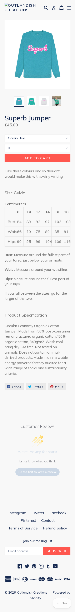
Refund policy (55, 528)
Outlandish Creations (32, 592)
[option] (19, 101)
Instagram (17, 512)
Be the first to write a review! (37, 472)
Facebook (58, 512)
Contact (48, 520)
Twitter (38, 512)
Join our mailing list (37, 541)
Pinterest (28, 520)
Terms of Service (23, 528)
